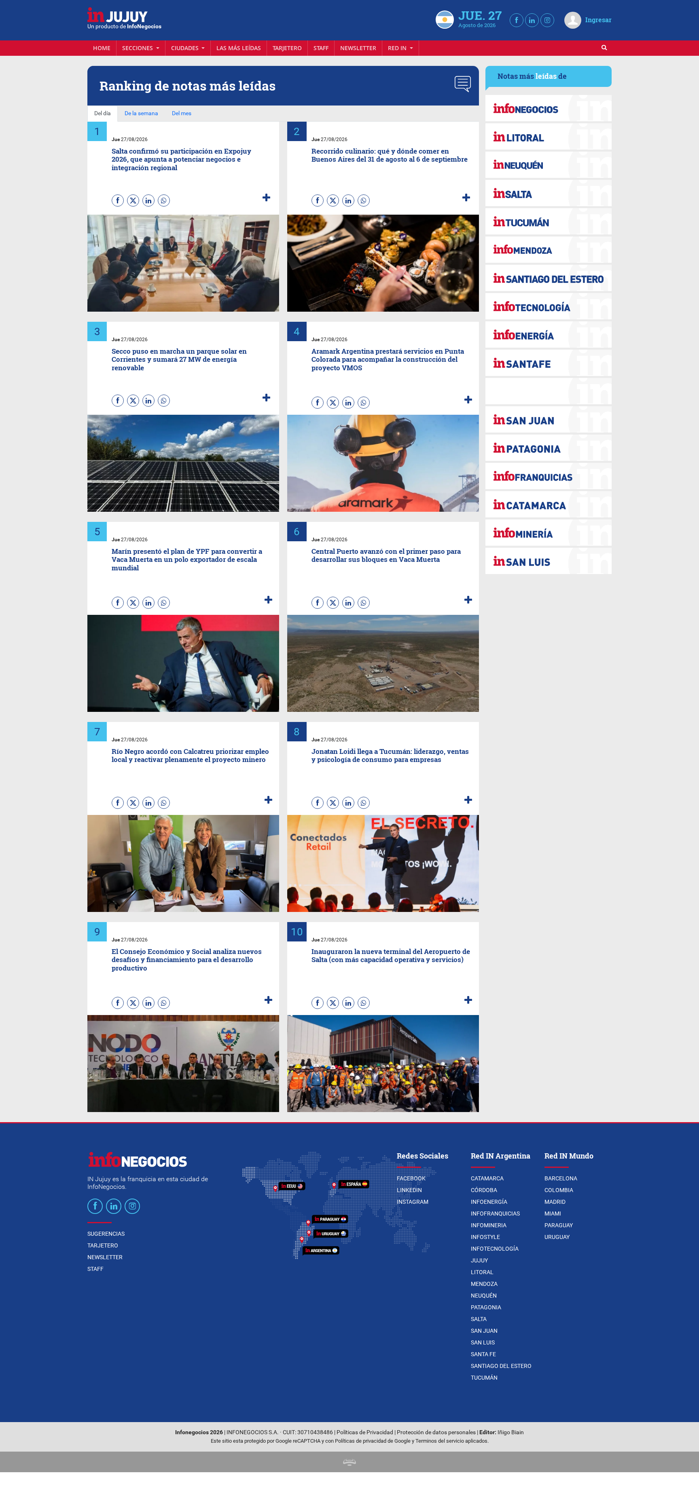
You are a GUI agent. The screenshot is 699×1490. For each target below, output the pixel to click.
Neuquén (484, 1295)
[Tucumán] (548, 221)
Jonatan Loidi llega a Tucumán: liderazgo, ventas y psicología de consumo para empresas (390, 755)
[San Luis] (548, 561)
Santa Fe (483, 1354)
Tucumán (484, 1377)
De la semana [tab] (141, 113)
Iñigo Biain (511, 1432)
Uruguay (557, 1237)
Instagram (412, 1202)
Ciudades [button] (185, 48)
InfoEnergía (489, 1202)
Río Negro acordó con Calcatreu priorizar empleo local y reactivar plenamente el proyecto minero (190, 755)
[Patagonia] (548, 448)
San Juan (484, 1330)
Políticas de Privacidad (365, 1432)
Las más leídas (238, 48)
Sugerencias (106, 1233)
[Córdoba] (548, 108)
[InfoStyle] (548, 391)
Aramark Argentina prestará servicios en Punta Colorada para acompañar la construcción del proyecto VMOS (387, 359)
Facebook (411, 1178)
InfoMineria (488, 1225)
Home (101, 48)
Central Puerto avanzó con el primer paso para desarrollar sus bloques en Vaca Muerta (386, 555)
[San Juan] (548, 419)
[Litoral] (548, 136)
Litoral (482, 1272)
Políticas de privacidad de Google (373, 1441)
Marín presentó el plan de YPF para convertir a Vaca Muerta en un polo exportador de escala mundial (187, 559)
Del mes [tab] (181, 113)
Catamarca (487, 1178)
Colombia (558, 1190)
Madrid (555, 1202)
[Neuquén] (548, 165)
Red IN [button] (398, 48)
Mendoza (484, 1284)
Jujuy (479, 1260)
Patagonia (486, 1307)
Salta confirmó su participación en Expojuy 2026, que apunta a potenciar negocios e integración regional (181, 159)
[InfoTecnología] (548, 306)
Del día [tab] (102, 113)
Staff (320, 48)
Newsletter (358, 48)
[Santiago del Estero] (548, 278)
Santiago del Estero (501, 1366)
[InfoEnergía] (548, 334)
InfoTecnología (495, 1248)
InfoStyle (485, 1237)
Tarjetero (287, 48)
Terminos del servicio (439, 1441)
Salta (479, 1319)
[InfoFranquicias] (548, 476)
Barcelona (560, 1178)
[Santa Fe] (548, 363)
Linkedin (409, 1190)
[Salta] (548, 193)
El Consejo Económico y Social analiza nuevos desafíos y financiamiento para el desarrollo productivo (187, 960)
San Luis (483, 1342)
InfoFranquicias (495, 1213)
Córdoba (484, 1190)
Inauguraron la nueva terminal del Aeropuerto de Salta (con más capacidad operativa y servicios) (390, 955)
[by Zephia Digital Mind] (349, 1461)
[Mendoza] (548, 249)
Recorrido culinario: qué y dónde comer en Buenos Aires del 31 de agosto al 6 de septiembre (389, 155)
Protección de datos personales (436, 1432)
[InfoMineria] (548, 532)
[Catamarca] (548, 504)
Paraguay (558, 1225)
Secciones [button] (138, 48)
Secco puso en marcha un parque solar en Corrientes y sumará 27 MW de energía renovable (179, 359)
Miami (552, 1213)
